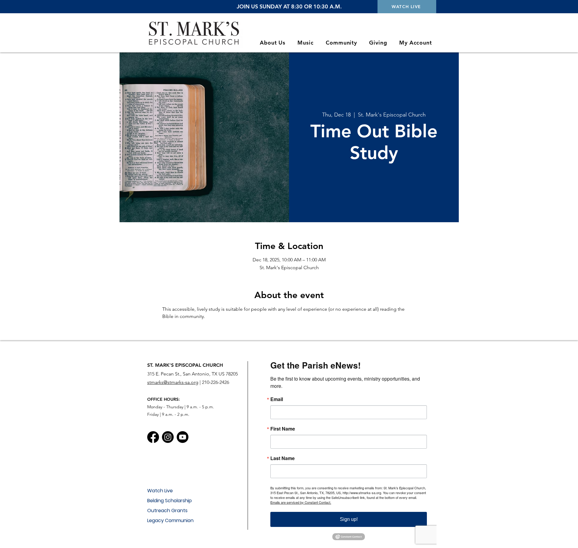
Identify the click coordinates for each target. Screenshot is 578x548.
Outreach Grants (167, 510)
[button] (272, 42)
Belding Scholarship (169, 500)
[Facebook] (153, 437)
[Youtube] (182, 437)
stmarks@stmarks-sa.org (172, 382)
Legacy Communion (170, 520)
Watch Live (160, 490)
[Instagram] (168, 437)
